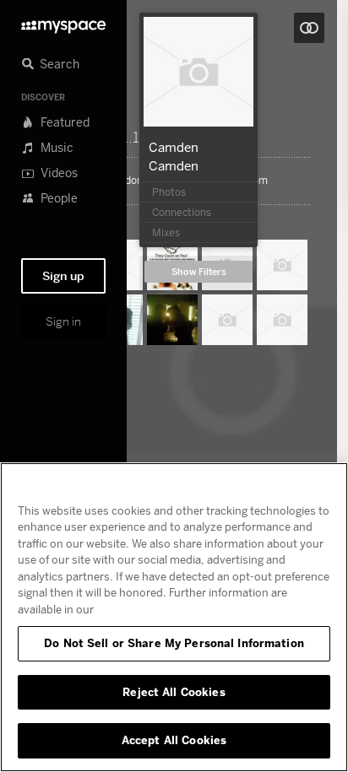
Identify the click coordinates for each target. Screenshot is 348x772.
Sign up (63, 275)
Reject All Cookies (173, 691)
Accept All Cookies (174, 740)
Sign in (63, 321)
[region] (174, 617)
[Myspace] (63, 22)
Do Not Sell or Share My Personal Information (174, 643)
